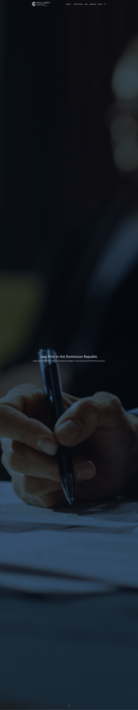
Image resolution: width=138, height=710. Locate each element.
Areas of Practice (78, 4)
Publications (92, 4)
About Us (68, 4)
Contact (100, 4)
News (86, 4)
